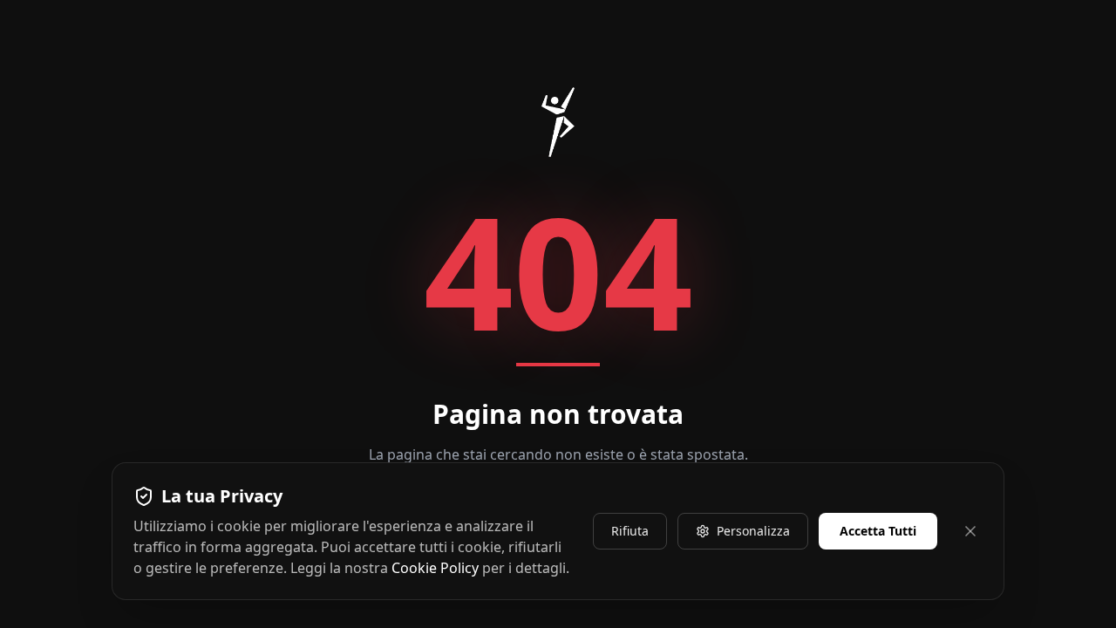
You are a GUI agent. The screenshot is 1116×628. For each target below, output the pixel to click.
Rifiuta (630, 530)
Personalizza (753, 530)
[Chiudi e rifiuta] (970, 531)
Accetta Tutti (878, 530)
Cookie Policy (435, 567)
